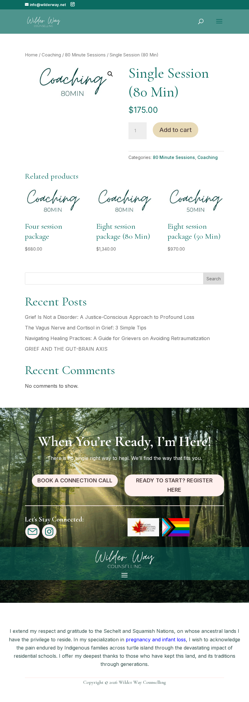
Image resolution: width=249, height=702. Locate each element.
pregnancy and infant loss (155, 639)
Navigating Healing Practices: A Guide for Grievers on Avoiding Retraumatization (117, 338)
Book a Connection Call (74, 480)
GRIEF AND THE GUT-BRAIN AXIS (66, 349)
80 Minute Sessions (85, 55)
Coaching (51, 55)
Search (213, 278)
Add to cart (175, 129)
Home (31, 55)
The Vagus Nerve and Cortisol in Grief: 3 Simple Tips (85, 328)
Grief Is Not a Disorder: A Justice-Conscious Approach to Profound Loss (109, 317)
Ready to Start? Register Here (174, 485)
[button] (110, 74)
